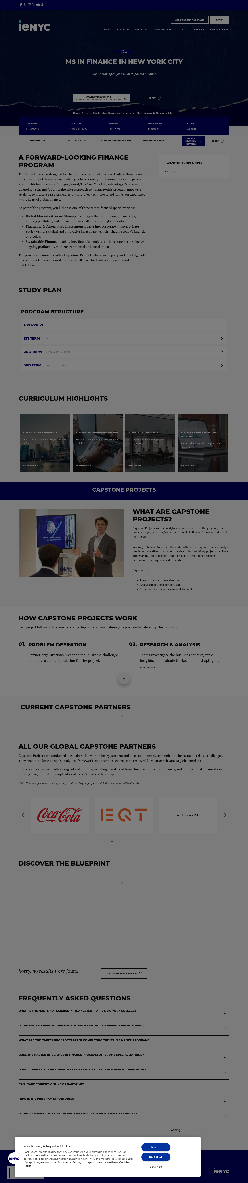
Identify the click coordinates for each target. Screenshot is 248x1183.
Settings (156, 1166)
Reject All (156, 1157)
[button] (14, 1158)
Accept (156, 1147)
